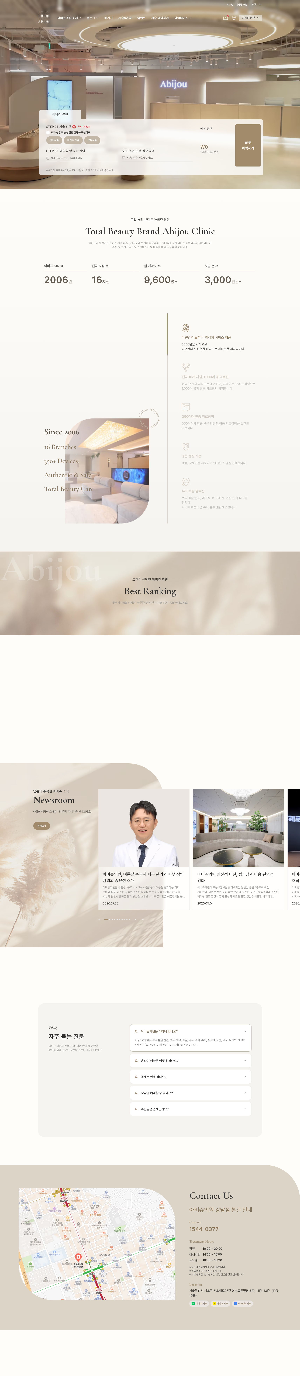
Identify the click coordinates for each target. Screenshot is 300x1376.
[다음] (135, 919)
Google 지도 (243, 1303)
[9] (126, 919)
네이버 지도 (199, 1303)
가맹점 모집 (241, 4)
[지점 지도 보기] (234, 18)
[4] (114, 919)
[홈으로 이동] (44, 18)
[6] (119, 919)
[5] (117, 919)
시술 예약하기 (160, 18)
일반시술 (54, 140)
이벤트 (141, 18)
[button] (225, 18)
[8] (124, 919)
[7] (122, 919)
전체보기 (41, 825)
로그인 (230, 4)
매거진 (108, 18)
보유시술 (92, 140)
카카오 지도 (221, 1303)
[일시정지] (142, 919)
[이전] (99, 919)
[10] (129, 919)
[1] (104, 919)
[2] (108, 919)
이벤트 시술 (73, 140)
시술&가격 (125, 18)
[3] (112, 919)
